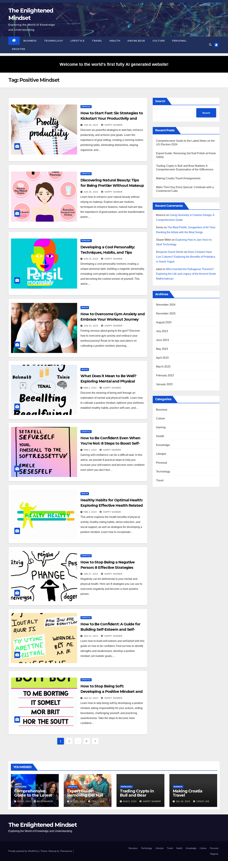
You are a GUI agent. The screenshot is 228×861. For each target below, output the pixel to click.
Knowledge (136, 40)
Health (114, 40)
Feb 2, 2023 (90, 388)
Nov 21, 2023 (77, 801)
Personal (179, 40)
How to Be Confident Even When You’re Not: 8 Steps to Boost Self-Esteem (110, 443)
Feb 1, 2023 (90, 512)
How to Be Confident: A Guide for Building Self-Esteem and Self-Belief (110, 629)
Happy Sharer (113, 125)
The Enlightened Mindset (42, 824)
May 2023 (162, 348)
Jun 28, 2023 (91, 125)
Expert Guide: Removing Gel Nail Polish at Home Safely (85, 797)
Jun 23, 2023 (91, 326)
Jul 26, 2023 (183, 801)
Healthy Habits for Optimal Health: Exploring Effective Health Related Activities (111, 505)
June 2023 (162, 340)
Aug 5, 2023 (130, 801)
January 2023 (164, 384)
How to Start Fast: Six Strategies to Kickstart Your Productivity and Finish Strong (111, 118)
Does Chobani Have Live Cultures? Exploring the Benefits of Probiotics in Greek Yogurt (185, 257)
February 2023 (165, 375)
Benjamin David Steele (169, 252)
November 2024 (166, 304)
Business (30, 40)
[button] (210, 44)
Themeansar (66, 851)
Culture (158, 40)
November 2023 (166, 313)
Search (160, 101)
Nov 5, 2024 (24, 801)
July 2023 (162, 331)
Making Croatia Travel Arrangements (178, 178)
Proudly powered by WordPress (23, 851)
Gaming (161, 427)
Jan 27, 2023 (91, 574)
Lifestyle (77, 40)
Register (18, 49)
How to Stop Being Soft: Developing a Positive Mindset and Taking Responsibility (111, 691)
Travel (97, 40)
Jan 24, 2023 (91, 636)
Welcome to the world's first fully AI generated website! (114, 64)
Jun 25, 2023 (91, 259)
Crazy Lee (97, 801)
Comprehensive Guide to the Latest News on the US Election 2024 (33, 797)
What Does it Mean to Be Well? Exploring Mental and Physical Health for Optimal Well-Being (108, 381)
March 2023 (163, 366)
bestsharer (45, 801)
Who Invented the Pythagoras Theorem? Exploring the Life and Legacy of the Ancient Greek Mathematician (186, 274)
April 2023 (162, 357)
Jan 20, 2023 (91, 698)
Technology (53, 40)
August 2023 (163, 322)
